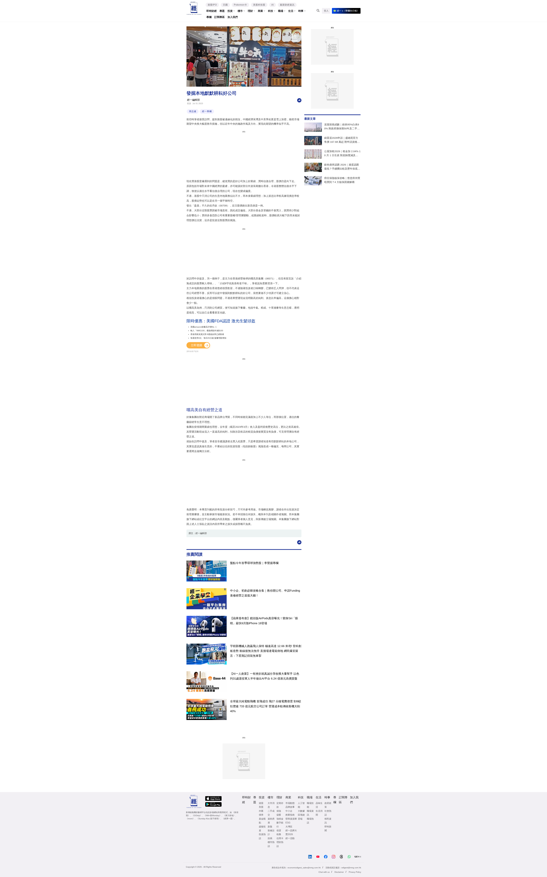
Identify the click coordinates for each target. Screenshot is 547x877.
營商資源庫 (291, 819)
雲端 (300, 819)
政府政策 (327, 805)
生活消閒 (319, 813)
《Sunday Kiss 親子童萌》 (208, 818)
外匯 (261, 811)
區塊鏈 (301, 815)
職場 (280, 11)
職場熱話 (310, 821)
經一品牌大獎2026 (291, 832)
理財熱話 (279, 844)
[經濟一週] (194, 8)
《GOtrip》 (197, 815)
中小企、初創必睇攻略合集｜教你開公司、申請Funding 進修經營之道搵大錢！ (265, 593)
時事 (300, 11)
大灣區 (288, 826)
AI (272, 5)
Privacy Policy (355, 872)
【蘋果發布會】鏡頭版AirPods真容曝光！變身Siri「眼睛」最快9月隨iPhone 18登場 (264, 621)
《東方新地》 (229, 815)
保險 (278, 811)
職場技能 (310, 805)
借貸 (278, 830)
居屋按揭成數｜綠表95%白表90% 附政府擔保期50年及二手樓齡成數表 (342, 127)
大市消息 (271, 805)
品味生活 (319, 805)
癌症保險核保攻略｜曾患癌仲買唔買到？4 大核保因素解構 (342, 180)
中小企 (288, 811)
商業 (260, 11)
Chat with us (324, 872)
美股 (261, 807)
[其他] (299, 100)
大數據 (301, 811)
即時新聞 (327, 828)
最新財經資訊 (287, 5)
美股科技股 (259, 5)
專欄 (209, 17)
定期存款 (279, 805)
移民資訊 (327, 821)
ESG (287, 822)
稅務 (278, 834)
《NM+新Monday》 (212, 815)
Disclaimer (339, 872)
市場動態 (290, 803)
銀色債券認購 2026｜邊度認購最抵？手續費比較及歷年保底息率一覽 (342, 167)
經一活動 (290, 838)
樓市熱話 (271, 844)
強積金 (279, 819)
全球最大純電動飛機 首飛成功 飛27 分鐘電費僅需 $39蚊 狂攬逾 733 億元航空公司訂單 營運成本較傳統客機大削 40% (265, 706)
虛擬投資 (262, 828)
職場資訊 (310, 813)
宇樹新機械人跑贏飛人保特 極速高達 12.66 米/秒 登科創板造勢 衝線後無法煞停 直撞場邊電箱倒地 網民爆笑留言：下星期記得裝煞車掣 (265, 650)
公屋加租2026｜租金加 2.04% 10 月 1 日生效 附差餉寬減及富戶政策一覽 (342, 154)
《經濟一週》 (228, 818)
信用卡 (279, 838)
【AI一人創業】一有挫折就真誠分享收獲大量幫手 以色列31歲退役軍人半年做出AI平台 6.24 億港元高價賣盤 (264, 676)
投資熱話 (262, 836)
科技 (270, 11)
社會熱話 (327, 813)
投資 (230, 11)
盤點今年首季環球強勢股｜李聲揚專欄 (254, 563)
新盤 (270, 826)
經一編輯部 (193, 99)
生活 (290, 11)
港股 (261, 803)
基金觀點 (262, 821)
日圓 (225, 5)
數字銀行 (279, 824)
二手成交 (271, 813)
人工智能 (301, 805)
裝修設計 (271, 832)
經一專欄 (207, 111)
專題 (222, 11)
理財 (250, 11)
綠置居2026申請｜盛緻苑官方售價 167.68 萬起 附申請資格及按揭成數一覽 (342, 140)
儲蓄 (278, 815)
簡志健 (192, 111)
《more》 (190, 818)
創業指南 (290, 815)
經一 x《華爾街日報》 (348, 11)
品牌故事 (290, 807)
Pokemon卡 (240, 5)
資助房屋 (271, 821)
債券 (261, 815)
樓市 (240, 11)
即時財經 (211, 11)
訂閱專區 (219, 17)
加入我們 (232, 17)
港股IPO (212, 5)
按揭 (270, 838)
